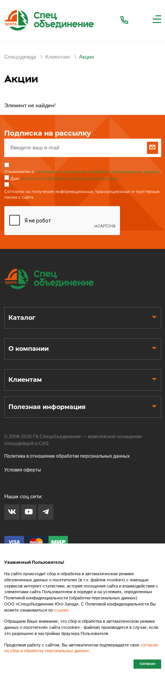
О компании (28, 348)
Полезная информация (47, 407)
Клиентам (25, 379)
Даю (64, 178)
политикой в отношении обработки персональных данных (97, 171)
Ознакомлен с (82, 171)
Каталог (21, 317)
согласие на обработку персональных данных (69, 178)
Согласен (147, 664)
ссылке (61, 610)
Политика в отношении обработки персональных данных (67, 456)
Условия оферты (22, 470)
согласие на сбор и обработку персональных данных (81, 648)
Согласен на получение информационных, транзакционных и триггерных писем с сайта (82, 194)
